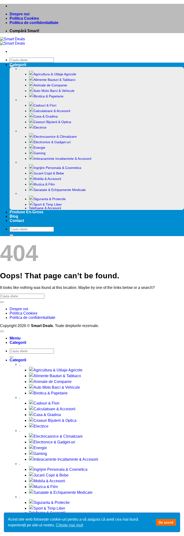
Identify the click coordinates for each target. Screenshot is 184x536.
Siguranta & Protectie (50, 199)
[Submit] (11, 235)
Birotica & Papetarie (48, 96)
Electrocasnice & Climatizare (55, 136)
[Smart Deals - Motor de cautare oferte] (12, 41)
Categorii (18, 65)
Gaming (40, 153)
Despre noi (19, 14)
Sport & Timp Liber (48, 204)
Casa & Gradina (46, 116)
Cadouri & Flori (45, 105)
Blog (14, 216)
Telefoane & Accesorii (45, 208)
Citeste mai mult (69, 525)
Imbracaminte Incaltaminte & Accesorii (62, 159)
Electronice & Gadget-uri (52, 142)
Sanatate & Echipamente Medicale (60, 190)
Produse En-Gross (26, 212)
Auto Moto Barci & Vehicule (54, 91)
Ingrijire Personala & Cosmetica (57, 168)
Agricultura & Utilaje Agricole (55, 74)
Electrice (40, 127)
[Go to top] (2, 331)
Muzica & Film (44, 184)
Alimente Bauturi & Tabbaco (54, 80)
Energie (39, 147)
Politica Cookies (24, 18)
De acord (166, 522)
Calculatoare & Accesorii (52, 111)
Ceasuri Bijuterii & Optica (52, 122)
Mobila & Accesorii (47, 179)
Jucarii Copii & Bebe (49, 173)
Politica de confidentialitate (34, 23)
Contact (17, 221)
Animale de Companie (50, 85)
